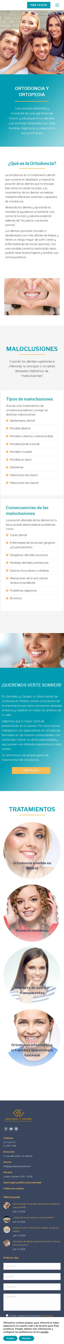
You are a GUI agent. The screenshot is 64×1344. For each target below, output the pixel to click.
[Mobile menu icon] (57, 5)
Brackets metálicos (32, 931)
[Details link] (32, 855)
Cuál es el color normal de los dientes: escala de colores (36, 1229)
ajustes (44, 1332)
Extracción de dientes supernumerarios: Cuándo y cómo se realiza (37, 1243)
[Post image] (32, 850)
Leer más (31, 873)
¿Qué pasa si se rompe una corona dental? (33, 1217)
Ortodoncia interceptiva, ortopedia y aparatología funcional (32, 1050)
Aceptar (10, 1338)
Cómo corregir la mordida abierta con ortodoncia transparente (36, 1206)
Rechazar (26, 1338)
